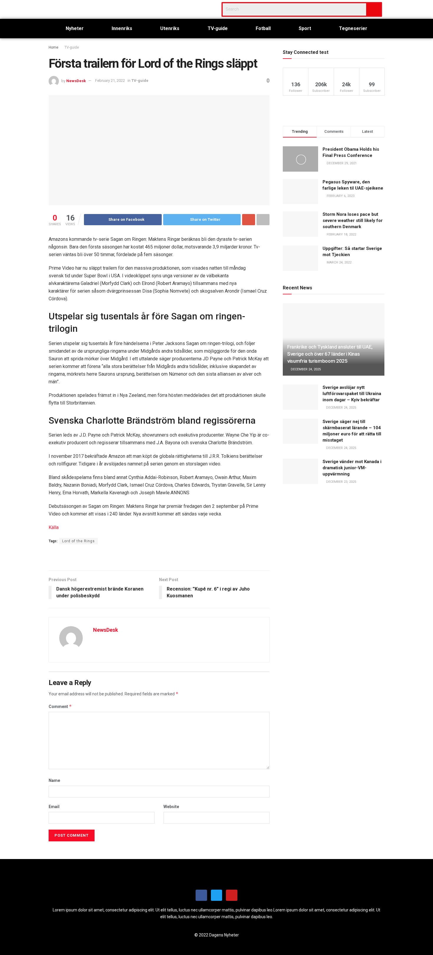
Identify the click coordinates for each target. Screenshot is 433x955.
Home (53, 47)
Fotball (263, 28)
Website (171, 806)
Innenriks (122, 28)
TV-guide (218, 28)
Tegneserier (353, 28)
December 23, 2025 (340, 482)
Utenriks (169, 28)
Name (54, 780)
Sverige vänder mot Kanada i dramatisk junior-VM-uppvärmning (352, 468)
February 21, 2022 (110, 80)
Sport (305, 28)
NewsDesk (76, 80)
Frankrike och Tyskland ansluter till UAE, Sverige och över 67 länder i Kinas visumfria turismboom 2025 (330, 354)
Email (54, 806)
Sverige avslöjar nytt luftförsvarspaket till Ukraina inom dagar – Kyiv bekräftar (352, 393)
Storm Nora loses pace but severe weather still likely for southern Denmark (353, 220)
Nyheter (75, 28)
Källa (54, 527)
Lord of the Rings (78, 541)
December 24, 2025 (305, 369)
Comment (60, 706)
